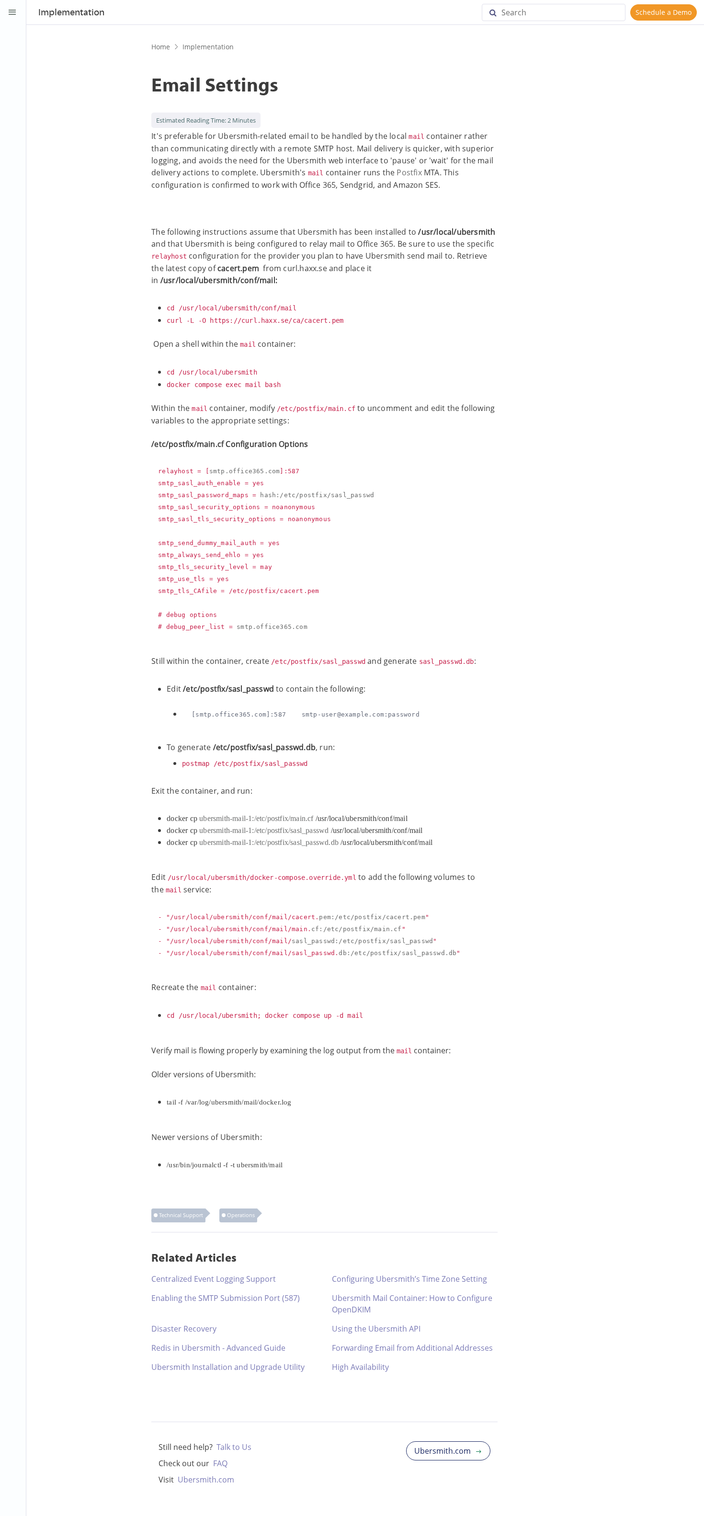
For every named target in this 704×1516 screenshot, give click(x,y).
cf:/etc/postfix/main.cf (356, 929)
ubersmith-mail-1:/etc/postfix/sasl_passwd (264, 830)
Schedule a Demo (664, 12)
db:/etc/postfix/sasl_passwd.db (397, 953)
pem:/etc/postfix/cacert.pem (372, 917)
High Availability (360, 1367)
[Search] (497, 12)
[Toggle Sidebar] (12, 12)
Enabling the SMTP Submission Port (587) (225, 1298)
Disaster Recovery (183, 1328)
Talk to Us (233, 1447)
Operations (241, 1215)
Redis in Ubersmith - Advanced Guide (218, 1348)
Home (160, 46)
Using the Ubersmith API (376, 1328)
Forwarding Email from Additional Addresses (412, 1348)
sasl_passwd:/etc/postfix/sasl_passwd (362, 941)
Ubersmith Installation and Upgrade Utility (228, 1367)
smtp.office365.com (244, 471)
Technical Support (181, 1215)
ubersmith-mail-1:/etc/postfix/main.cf (256, 818)
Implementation (208, 46)
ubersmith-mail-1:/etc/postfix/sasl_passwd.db (269, 842)
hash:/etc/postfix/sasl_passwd (317, 495)
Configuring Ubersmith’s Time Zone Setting (409, 1279)
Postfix (409, 172)
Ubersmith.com (206, 1479)
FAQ (220, 1463)
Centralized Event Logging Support (213, 1279)
